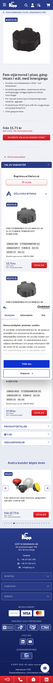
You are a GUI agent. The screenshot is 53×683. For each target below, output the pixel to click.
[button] (4, 523)
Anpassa (25, 373)
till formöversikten (16, 157)
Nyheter (9, 576)
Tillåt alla (26, 364)
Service (8, 596)
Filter (27, 182)
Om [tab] (43, 315)
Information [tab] (26, 315)
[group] (26, 495)
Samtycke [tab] (10, 315)
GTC (29, 670)
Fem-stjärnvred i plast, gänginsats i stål (26, 12)
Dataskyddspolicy (17, 673)
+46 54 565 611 (28, 563)
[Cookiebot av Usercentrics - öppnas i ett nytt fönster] (38, 307)
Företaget (10, 586)
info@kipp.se (28, 567)
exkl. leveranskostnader (23, 131)
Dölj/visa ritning (24, 193)
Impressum (21, 670)
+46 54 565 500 (28, 559)
